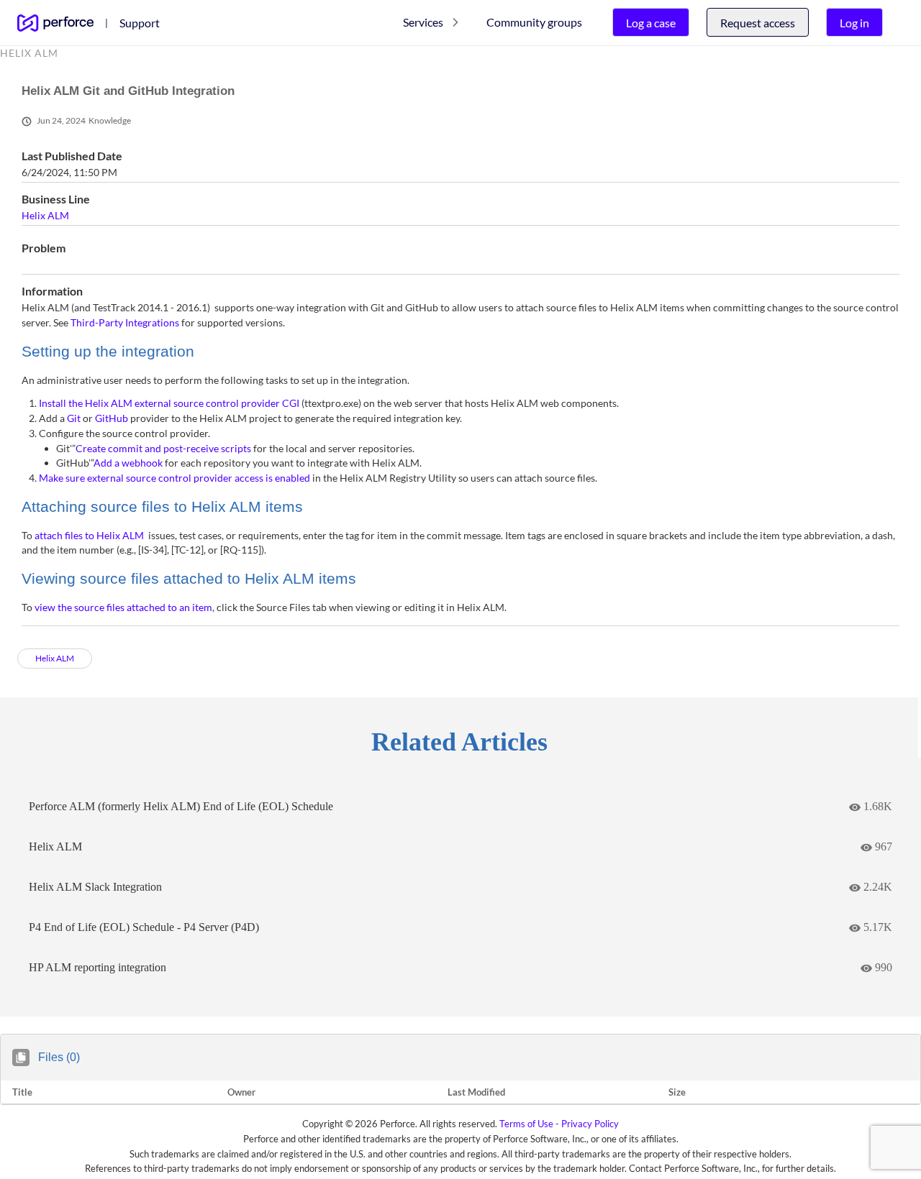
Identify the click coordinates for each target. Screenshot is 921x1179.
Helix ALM (45, 215)
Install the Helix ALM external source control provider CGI (169, 403)
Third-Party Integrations (125, 322)
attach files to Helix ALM (89, 535)
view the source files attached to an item (123, 607)
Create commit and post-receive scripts (163, 448)
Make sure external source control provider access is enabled (174, 478)
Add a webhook (128, 463)
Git (74, 418)
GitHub (111, 418)
